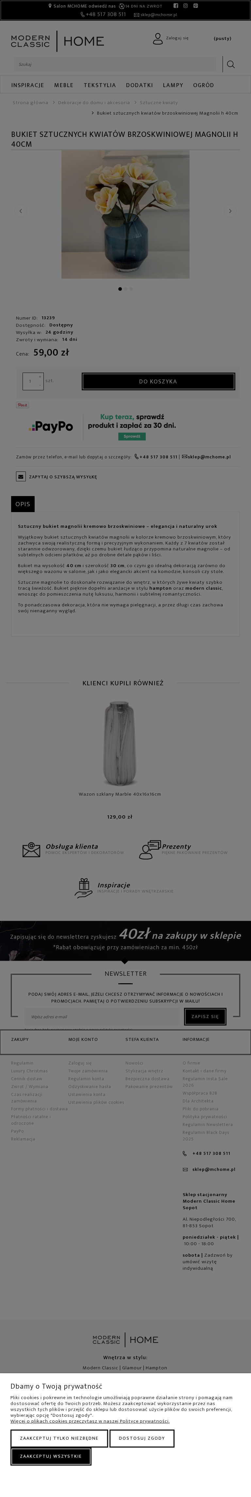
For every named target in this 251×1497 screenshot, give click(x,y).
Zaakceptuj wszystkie (51, 1456)
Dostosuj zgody (142, 1438)
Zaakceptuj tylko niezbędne (59, 1438)
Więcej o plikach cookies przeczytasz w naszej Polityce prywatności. (90, 1421)
